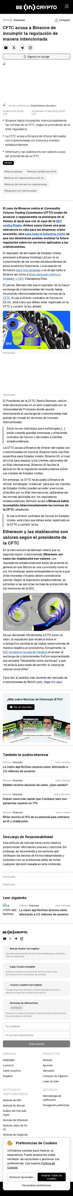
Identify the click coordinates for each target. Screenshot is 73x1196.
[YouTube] (6, 48)
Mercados (48, 1070)
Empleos (8, 1076)
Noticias (7, 20)
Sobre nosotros (12, 1070)
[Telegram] (22, 48)
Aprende (47, 1065)
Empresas (19, 20)
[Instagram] (30, 48)
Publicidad (8, 1060)
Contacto (8, 1065)
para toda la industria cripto (45, 234)
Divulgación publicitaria (56, 1105)
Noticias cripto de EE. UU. (15, 1127)
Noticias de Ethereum (15, 1120)
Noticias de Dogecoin (15, 1134)
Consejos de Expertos (55, 1076)
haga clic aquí (53, 682)
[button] (36, 952)
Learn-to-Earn (51, 1081)
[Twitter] (14, 48)
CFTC (6, 298)
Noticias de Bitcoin (14, 1105)
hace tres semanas (28, 270)
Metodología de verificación (52, 1097)
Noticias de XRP (12, 1100)
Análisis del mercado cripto (14, 1112)
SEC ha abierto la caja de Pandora (25, 652)
